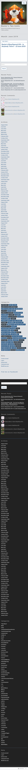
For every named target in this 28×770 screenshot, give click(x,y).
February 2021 (4, 147)
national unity (6, 334)
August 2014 (4, 283)
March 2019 (4, 189)
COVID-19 (4, 310)
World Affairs (20, 349)
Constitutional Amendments (9, 306)
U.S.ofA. (14, 347)
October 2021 (4, 138)
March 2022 (4, 134)
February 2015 (4, 272)
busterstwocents (9, 110)
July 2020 (3, 160)
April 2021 (3, 145)
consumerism (18, 308)
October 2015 (4, 264)
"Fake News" (5, 304)
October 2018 (4, 198)
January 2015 (4, 274)
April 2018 (3, 209)
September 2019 (5, 179)
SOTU (3, 342)
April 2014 (3, 290)
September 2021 (5, 140)
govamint (4, 322)
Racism (9, 338)
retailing (4, 340)
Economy (11, 314)
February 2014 (4, 294)
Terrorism (18, 344)
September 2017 (5, 221)
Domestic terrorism (7, 312)
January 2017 (4, 236)
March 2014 (4, 292)
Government (11, 322)
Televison (10, 344)
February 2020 (4, 170)
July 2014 (3, 285)
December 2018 (5, 194)
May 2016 (3, 251)
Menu (24, 3)
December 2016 (5, 238)
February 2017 (4, 234)
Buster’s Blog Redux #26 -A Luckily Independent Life (13, 89)
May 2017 (3, 228)
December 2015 (5, 260)
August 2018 (4, 202)
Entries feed (4, 362)
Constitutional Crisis (7, 308)
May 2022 (3, 130)
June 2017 (3, 226)
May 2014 (3, 289)
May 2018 (3, 208)
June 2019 (3, 183)
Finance (13, 318)
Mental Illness (6, 332)
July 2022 (3, 126)
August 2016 (4, 245)
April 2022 (3, 132)
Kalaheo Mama (8, 102)
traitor (12, 346)
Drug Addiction (18, 312)
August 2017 (4, 223)
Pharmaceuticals (6, 336)
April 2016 (3, 253)
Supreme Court (18, 342)
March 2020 (4, 168)
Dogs (14, 310)
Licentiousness (6, 330)
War (3, 349)
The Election (5, 346)
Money (18, 332)
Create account (4, 358)
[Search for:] (14, 383)
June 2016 (3, 249)
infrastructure (6, 326)
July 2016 (3, 247)
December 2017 (5, 217)
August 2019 (4, 181)
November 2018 (5, 196)
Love (16, 330)
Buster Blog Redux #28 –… (18, 102)
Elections (20, 316)
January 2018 (4, 215)
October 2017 (4, 219)
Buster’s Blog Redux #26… (14, 106)
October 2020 (4, 155)
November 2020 (5, 153)
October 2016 (4, 241)
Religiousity (22, 338)
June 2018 (3, 206)
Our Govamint (14, 334)
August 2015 (4, 268)
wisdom (13, 349)
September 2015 (5, 266)
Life (12, 330)
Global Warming (17, 320)
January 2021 (4, 149)
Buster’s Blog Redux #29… (14, 99)
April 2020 (3, 166)
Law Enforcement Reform (8, 328)
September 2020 (5, 157)
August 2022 (4, 125)
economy (17, 314)
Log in (2, 360)
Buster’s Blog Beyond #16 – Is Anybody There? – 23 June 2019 (14, 45)
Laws (18, 328)
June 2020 (3, 162)
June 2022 (3, 128)
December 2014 (5, 275)
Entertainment (6, 318)
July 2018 (3, 204)
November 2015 (5, 262)
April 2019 (3, 187)
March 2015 (4, 270)
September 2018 (5, 200)
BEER (11, 304)
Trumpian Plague (6, 347)
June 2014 (3, 287)
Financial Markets (6, 320)
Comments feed (5, 364)
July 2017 (3, 225)
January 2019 (4, 192)
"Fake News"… (5, 41)
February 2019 (4, 191)
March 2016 (4, 255)
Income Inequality (20, 324)
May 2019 (3, 185)
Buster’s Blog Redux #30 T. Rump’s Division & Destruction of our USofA (11, 78)
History (4, 324)
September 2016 (5, 243)
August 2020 (4, 158)
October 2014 (4, 279)
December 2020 (5, 151)
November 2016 (5, 240)
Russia (10, 340)
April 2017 (3, 230)
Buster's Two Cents (10, 26)
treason (18, 346)
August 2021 (4, 141)
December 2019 (5, 174)
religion (15, 338)
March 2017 (4, 232)
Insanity (14, 326)
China (15, 304)
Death (9, 310)
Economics (4, 314)
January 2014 (4, 296)
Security (15, 340)
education (4, 316)
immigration (10, 324)
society (22, 340)
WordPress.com (5, 366)
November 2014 (5, 277)
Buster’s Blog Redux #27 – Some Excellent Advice (12, 88)
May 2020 (3, 164)
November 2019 (5, 175)
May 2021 (3, 143)
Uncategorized (21, 347)
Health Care (19, 322)
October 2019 (4, 177)
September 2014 (5, 281)
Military (13, 332)
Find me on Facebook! (9, 372)
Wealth (7, 349)
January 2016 (4, 258)
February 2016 (4, 257)
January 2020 (4, 172)
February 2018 (4, 213)
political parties (17, 336)
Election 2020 (12, 316)
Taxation (4, 344)
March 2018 (4, 211)
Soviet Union (9, 342)
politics (4, 338)
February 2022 (4, 136)
